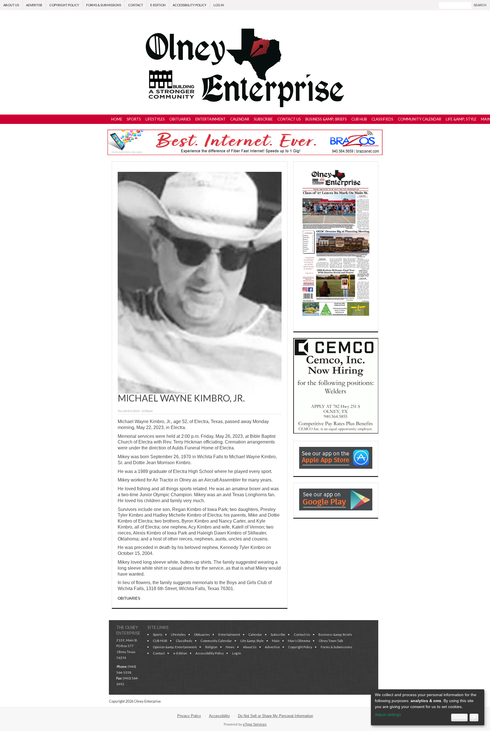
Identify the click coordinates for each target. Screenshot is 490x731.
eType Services (255, 724)
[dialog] (427, 707)
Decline (459, 717)
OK (474, 717)
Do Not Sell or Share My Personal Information (275, 716)
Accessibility (219, 716)
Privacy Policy (189, 716)
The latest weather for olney (335, 586)
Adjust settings (388, 714)
